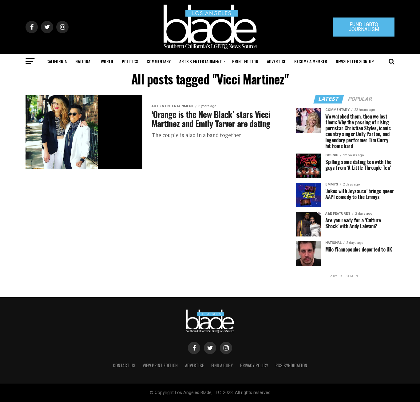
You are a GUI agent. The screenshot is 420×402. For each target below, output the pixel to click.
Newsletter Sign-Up (355, 61)
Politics (130, 61)
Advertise (276, 61)
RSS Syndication (291, 365)
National (83, 61)
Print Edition (245, 61)
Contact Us (124, 365)
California (56, 61)
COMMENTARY (159, 61)
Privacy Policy (254, 365)
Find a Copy (222, 365)
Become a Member (310, 61)
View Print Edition (160, 365)
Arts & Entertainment (200, 61)
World (107, 61)
